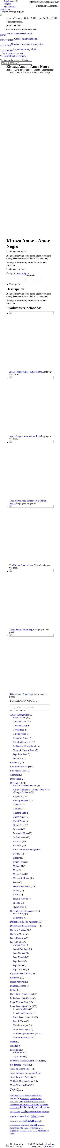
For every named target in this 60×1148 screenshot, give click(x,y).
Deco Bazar (15, 779)
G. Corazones (19, 837)
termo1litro (14, 1131)
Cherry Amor (19, 817)
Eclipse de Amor (20, 738)
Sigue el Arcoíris (20, 898)
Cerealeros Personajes (23, 1013)
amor (12, 1095)
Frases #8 (17, 829)
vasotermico (43, 1130)
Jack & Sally (19, 913)
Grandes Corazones (22, 742)
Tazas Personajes (21, 1029)
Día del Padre (16, 942)
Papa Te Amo (19, 969)
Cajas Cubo (18, 1056)
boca (16, 1095)
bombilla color (37, 1096)
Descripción (14, 284)
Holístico (17, 841)
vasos (35, 1131)
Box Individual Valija (20, 766)
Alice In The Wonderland (24, 785)
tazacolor (14, 1121)
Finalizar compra (18, 56)
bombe (21, 1095)
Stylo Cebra (18, 907)
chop (40, 1099)
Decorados (15, 783)
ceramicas (25, 1099)
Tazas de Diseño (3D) (20, 1069)
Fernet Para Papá (21, 949)
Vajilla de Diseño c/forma (21, 1081)
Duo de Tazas (19, 1021)
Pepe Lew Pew (20, 754)
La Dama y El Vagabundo (25, 746)
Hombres (17, 845)
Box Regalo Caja (18, 770)
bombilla (28, 1095)
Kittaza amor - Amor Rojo (21, 694)
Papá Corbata (19, 953)
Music (13, 1041)
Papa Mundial (19, 957)
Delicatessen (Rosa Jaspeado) (23, 926)
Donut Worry (19, 821)
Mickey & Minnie (21, 878)
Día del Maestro (17, 938)
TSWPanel (49, 1146)
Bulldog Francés (20, 800)
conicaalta (14, 1102)
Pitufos (16, 890)
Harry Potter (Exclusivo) (21, 994)
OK (49, 5)
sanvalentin (25, 1116)
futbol (36, 1104)
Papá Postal (18, 961)
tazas (30, 1120)
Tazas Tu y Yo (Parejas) (21, 1077)
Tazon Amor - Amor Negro (22, 629)
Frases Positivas (17, 981)
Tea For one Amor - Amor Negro (24, 565)
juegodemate (15, 1112)
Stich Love (18, 758)
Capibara (17, 804)
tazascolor (38, 1121)
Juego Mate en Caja (19, 1002)
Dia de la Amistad (18, 930)
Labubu (16, 853)
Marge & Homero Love (24, 750)
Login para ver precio (12, 53)
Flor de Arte (18, 825)
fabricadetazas (26, 1104)
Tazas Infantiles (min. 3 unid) (23, 1073)
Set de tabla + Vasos (19, 1065)
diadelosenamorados (37, 1102)
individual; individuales (35, 1107)
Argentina (17, 796)
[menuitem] (16, 33)
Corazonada (18, 729)
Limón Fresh (19, 862)
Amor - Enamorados (19, 715)
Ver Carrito (5, 56)
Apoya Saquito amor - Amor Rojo (25, 436)
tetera (30, 1131)
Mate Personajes (20, 1025)
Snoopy (16, 903)
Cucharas (14, 775)
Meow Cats (18, 874)
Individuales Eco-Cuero (21, 998)
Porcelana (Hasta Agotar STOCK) (26, 1060)
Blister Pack (18, 1052)
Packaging (15, 1050)
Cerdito (16, 808)
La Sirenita (18, 917)
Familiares (15, 977)
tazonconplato (16, 1128)
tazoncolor (41, 1125)
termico (34, 1128)
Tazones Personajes (22, 1037)
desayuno (24, 1101)
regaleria (14, 1116)
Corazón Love (19, 721)
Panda (16, 882)
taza (34, 1115)
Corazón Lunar (20, 725)
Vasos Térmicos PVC (20, 1085)
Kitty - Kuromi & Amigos (25, 849)
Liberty (16, 858)
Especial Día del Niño (20, 973)
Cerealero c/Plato (21, 1009)
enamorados (15, 1104)
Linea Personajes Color (20, 1006)
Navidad (14, 1046)
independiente (15, 1108)
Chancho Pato (19, 813)
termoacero (24, 1131)
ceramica (15, 1098)
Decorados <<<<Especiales (22, 911)
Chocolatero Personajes (24, 1017)
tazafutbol (22, 1121)
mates (37, 1111)
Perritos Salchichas (21, 886)
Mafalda (17, 866)
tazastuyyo (25, 1125)
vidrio (12, 1134)
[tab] (31, 284)
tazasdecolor (15, 1125)
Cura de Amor (19, 734)
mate (24, 1111)
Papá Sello (18, 965)
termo (41, 1128)
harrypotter (44, 1105)
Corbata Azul (19, 945)
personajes (45, 1112)
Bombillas (14, 762)
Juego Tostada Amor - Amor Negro (25, 372)
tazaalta (41, 1116)
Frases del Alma (20, 833)
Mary (15, 870)
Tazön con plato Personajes (25, 1033)
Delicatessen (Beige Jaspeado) (24, 922)
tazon (33, 1124)
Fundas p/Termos (18, 986)
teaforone (27, 1128)
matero (31, 1112)
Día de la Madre (17, 934)
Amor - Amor (22, 273)
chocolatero (34, 1099)
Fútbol (13, 990)
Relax (15, 894)
